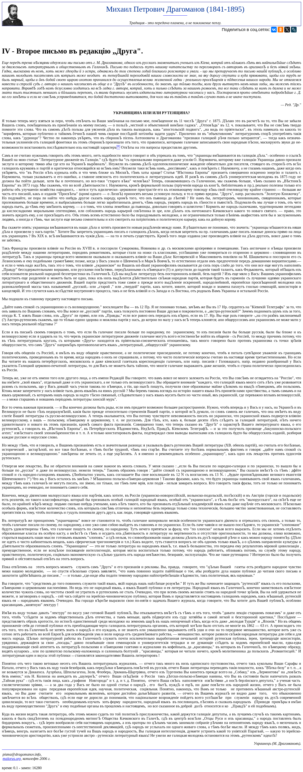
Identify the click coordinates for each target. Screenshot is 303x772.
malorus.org (12, 759)
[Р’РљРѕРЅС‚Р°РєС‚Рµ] (274, 29)
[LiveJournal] (294, 29)
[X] (287, 29)
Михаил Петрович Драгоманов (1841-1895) (175, 9)
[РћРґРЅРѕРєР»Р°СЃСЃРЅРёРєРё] (280, 29)
